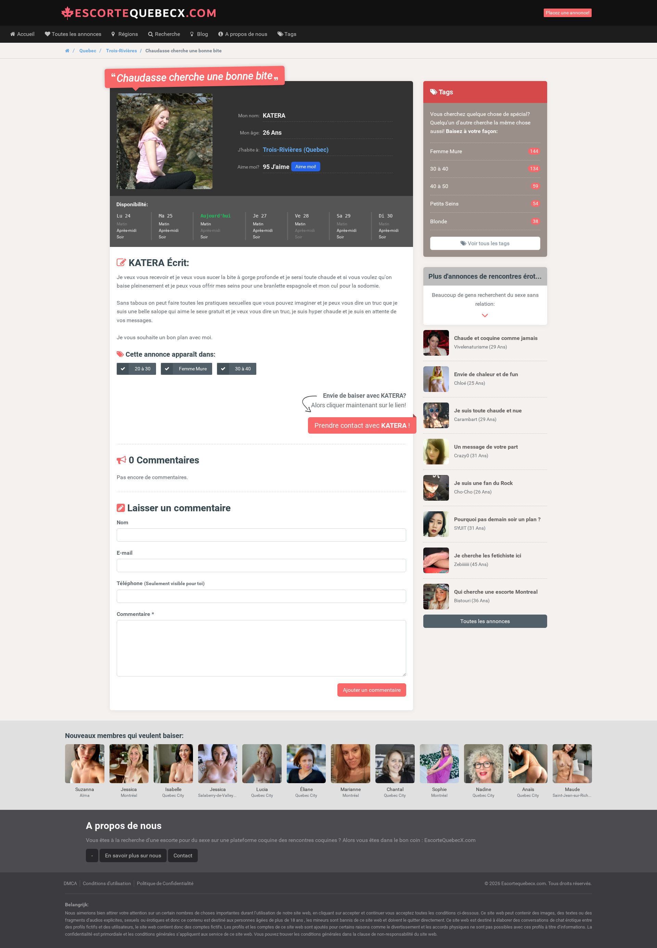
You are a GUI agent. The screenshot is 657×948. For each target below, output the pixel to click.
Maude (572, 789)
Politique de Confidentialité (165, 883)
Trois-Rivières (121, 50)
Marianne (350, 789)
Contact (182, 855)
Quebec (87, 50)
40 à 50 (484, 186)
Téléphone (161, 583)
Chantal (395, 789)
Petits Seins (484, 203)
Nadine (483, 789)
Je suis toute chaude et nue (488, 410)
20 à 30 (142, 368)
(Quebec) (316, 149)
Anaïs (528, 789)
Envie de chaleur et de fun (486, 374)
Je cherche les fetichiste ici (487, 555)
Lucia (262, 789)
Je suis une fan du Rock (483, 483)
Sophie (439, 789)
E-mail (124, 553)
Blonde (484, 221)
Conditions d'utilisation (107, 883)
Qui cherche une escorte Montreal (496, 592)
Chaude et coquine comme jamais (496, 338)
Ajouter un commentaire (372, 690)
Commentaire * (135, 614)
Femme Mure (192, 368)
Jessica (129, 789)
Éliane (306, 789)
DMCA (70, 883)
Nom (122, 522)
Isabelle (173, 789)
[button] (164, 141)
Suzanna (84, 789)
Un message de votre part (486, 447)
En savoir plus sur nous (133, 855)
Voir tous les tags (488, 243)
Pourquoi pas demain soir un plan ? (497, 519)
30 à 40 (242, 368)
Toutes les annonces (485, 621)
